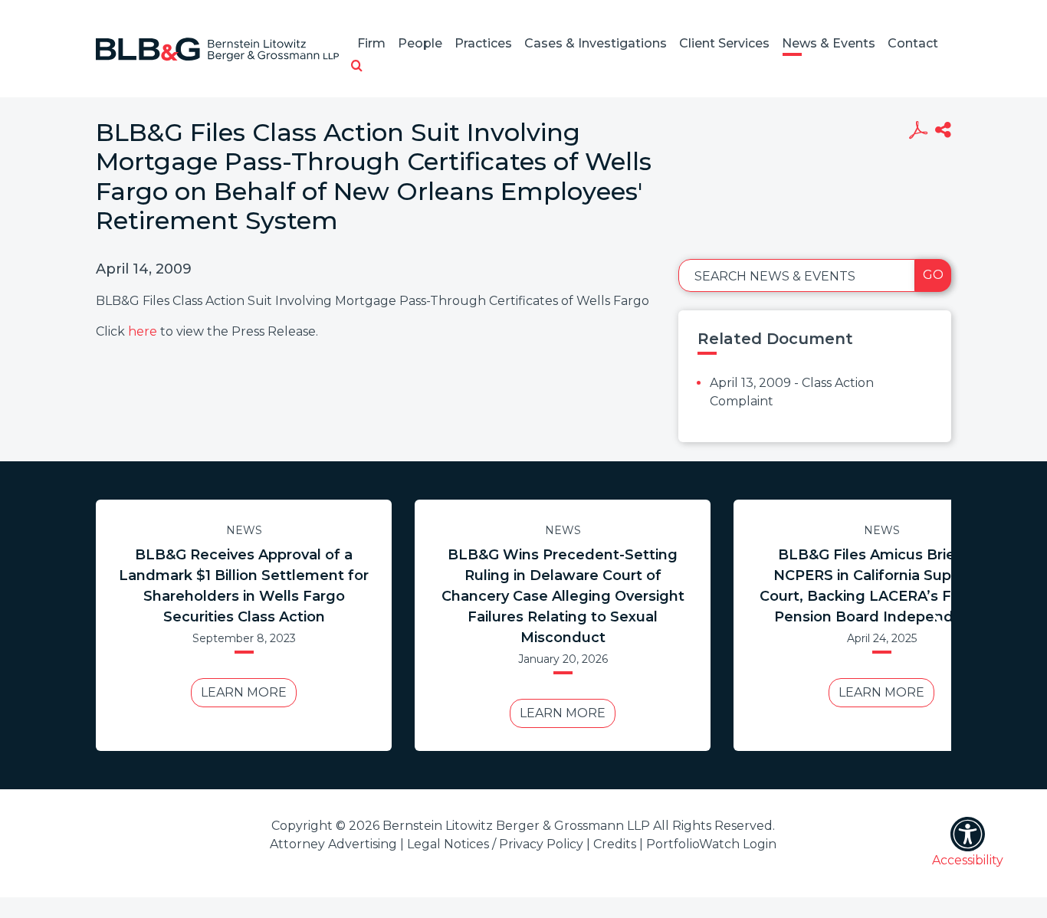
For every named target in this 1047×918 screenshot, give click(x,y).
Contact (913, 43)
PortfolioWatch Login (711, 844)
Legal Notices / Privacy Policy (495, 844)
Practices (483, 43)
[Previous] (110, 625)
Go (933, 274)
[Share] (943, 132)
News (244, 530)
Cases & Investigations (595, 43)
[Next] (937, 625)
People (420, 43)
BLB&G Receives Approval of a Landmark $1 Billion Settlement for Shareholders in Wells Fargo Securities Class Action (244, 585)
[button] (357, 66)
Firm (371, 43)
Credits (614, 844)
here (142, 331)
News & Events (828, 43)
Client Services (724, 43)
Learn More (244, 692)
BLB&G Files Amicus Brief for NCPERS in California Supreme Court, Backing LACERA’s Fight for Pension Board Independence (882, 585)
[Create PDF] (917, 132)
